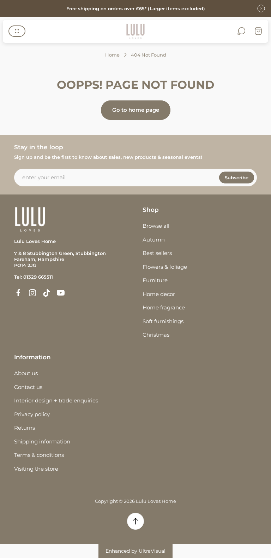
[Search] (241, 31)
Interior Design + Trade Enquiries (56, 400)
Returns (24, 427)
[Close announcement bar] (261, 8)
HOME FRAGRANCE (164, 307)
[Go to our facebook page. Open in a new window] (18, 293)
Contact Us (28, 387)
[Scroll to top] (135, 521)
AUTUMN (154, 239)
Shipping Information (42, 441)
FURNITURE (155, 280)
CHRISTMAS (156, 334)
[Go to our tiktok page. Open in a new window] (46, 293)
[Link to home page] (30, 219)
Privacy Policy (32, 414)
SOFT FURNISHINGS (163, 321)
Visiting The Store (36, 468)
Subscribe (236, 177)
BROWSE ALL (156, 225)
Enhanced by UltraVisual (135, 551)
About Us (26, 373)
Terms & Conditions (39, 455)
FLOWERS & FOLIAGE (165, 266)
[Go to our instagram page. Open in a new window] (32, 293)
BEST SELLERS (157, 253)
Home (112, 55)
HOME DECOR (159, 294)
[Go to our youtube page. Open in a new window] (60, 293)
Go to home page (135, 109)
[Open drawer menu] (16, 31)
